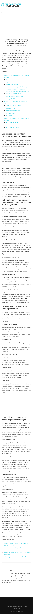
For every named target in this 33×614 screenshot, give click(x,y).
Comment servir (10, 113)
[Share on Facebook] (15, 564)
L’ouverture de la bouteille (13, 110)
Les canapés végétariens (13, 125)
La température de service (13, 105)
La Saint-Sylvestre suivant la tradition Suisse (16, 557)
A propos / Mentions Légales (14, 606)
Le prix (7, 82)
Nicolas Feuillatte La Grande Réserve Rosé (17, 91)
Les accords (9, 115)
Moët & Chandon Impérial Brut (14, 96)
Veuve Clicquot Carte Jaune (13, 94)
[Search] (31, 12)
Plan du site (16, 608)
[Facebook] (15, 601)
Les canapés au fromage (12, 127)
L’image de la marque (12, 84)
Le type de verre (10, 108)
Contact (25, 606)
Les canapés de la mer (12, 122)
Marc (11, 45)
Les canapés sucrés (11, 130)
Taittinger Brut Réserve (12, 99)
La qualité (8, 79)
